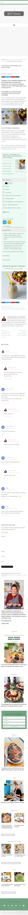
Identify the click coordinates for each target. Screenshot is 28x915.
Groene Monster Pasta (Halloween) (19, 885)
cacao (21, 307)
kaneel (6, 309)
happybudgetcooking (11, 426)
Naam (3, 551)
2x (8, 183)
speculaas (17, 309)
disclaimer (20, 912)
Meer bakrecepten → (8, 834)
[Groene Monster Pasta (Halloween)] (20, 877)
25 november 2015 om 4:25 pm (11, 508)
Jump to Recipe (7, 74)
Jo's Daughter (9, 457)
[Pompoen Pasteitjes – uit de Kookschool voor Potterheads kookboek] (7, 818)
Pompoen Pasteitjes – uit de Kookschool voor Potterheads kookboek (6, 826)
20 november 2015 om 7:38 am (11, 352)
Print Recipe (20, 171)
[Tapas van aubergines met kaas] (6, 853)
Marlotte (8, 351)
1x (6, 183)
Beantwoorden (8, 378)
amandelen (6, 307)
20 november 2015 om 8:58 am (14, 369)
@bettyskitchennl (15, 268)
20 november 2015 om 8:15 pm (14, 441)
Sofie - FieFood (9, 388)
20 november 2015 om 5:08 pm (11, 428)
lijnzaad (9, 309)
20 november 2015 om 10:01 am (12, 390)
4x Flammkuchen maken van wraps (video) (20, 855)
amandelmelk (10, 307)
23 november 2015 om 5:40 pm (11, 459)
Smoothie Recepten (8, 306)
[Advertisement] (14, 42)
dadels (23, 307)
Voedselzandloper (23, 309)
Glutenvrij (3, 309)
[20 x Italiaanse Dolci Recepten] (20, 818)
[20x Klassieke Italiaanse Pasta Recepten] (7, 877)
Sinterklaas (13, 309)
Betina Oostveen (12, 367)
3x (11, 183)
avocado (14, 307)
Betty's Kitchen (14, 13)
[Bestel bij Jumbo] (9, 222)
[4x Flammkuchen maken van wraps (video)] (19, 853)
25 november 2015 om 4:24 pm (11, 489)
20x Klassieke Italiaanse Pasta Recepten (7, 885)
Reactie (3, 536)
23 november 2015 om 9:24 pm (14, 472)
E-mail (3, 556)
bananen (18, 307)
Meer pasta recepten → (9, 892)
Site (2, 561)
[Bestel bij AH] (4, 222)
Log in (24, 912)
